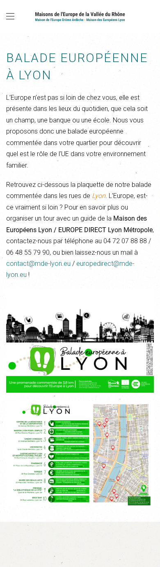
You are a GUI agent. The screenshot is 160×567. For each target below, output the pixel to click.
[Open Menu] (10, 16)
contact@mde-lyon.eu (38, 263)
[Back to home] (80, 16)
